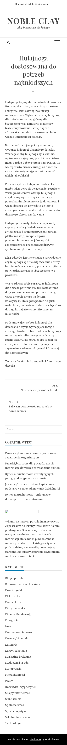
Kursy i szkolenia (16, 650)
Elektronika (12, 596)
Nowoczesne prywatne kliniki (39, 388)
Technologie (13, 723)
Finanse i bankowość (18, 614)
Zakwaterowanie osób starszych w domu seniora (30, 406)
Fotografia (11, 620)
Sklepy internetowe (17, 693)
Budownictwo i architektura (22, 584)
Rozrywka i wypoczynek (20, 687)
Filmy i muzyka (15, 608)
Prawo (9, 681)
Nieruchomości (15, 674)
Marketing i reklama (18, 656)
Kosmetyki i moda (16, 638)
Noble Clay (33, 20)
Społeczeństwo (14, 705)
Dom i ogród (13, 590)
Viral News (35, 739)
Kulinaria (11, 644)
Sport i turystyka (15, 711)
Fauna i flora (13, 602)
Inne (8, 626)
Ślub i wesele (13, 699)
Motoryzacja (13, 668)
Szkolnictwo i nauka (17, 717)
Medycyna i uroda (16, 662)
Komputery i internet (18, 632)
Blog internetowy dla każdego (33, 27)
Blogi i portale (14, 578)
